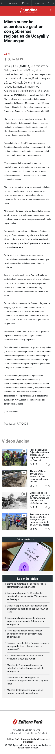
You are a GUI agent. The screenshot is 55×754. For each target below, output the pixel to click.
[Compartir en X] (49, 464)
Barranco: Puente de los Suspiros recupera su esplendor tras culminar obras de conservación (28, 646)
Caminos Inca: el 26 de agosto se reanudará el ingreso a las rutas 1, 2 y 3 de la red (27, 680)
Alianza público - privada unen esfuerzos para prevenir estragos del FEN (39, 476)
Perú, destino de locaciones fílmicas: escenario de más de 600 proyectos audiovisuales (25, 633)
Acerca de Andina (29, 739)
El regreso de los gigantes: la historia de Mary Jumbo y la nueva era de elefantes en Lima (40, 498)
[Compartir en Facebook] (46, 464)
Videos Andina (15, 441)
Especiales (38, 3)
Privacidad (28, 742)
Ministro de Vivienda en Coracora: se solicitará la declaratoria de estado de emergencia (25, 668)
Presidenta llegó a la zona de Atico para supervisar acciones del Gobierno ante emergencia (26, 621)
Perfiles (25, 3)
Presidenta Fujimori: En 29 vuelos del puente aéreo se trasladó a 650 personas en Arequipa (27, 596)
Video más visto (27, 539)
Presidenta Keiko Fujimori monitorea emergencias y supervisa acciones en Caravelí (39, 455)
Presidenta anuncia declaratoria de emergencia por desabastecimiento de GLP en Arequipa (39, 519)
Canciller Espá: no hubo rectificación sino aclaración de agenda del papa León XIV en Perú (27, 608)
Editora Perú (13, 739)
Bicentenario (12, 3)
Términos (44, 739)
